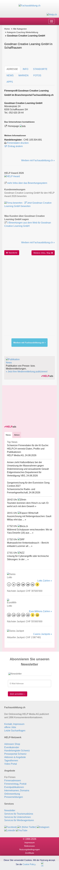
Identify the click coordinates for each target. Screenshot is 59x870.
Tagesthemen (11, 760)
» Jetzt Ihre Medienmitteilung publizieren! (26, 371)
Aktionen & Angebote (15, 757)
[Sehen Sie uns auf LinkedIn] (9, 830)
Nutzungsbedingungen (29, 849)
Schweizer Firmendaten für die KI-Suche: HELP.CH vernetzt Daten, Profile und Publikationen (28, 448)
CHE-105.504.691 (32, 139)
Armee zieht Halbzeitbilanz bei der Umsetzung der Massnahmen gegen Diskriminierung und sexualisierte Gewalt (28, 465)
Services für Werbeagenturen (19, 820)
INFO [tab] (25, 69)
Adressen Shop (12, 744)
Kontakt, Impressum (14, 724)
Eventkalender (11, 747)
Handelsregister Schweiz (17, 750)
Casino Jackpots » (42, 634)
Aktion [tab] (17, 435)
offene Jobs (10, 727)
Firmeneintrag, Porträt (15, 784)
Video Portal (10, 764)
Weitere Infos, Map (42, 253)
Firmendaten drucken (18, 143)
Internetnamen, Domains (16, 790)
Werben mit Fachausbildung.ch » (38, 160)
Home (7, 29)
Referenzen (29, 846)
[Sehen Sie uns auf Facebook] (10, 827)
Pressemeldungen (13, 797)
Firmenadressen (12, 780)
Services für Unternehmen (17, 817)
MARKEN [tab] (23, 75)
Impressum (29, 842)
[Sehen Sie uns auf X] (26, 827)
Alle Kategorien (20, 29)
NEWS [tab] (10, 75)
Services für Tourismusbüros (18, 814)
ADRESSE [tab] (12, 69)
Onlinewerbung (12, 794)
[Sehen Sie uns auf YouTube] (21, 830)
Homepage (14, 126)
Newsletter (9, 810)
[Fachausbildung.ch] (29, 5)
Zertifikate (29, 853)
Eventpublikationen (14, 787)
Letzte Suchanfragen (14, 730)
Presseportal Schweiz (15, 754)
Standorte (12, 253)
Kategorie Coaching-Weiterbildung (22, 32)
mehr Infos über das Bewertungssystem (27, 183)
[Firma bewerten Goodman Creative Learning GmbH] (13, 203)
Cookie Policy (29, 864)
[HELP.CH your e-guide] (52, 14)
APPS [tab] (10, 82)
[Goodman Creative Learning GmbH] (12, 176)
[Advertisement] (29, 298)
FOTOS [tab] (37, 75)
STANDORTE (40, 69)
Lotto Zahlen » (44, 580)
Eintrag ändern (15, 146)
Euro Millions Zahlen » (40, 611)
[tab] (8, 435)
